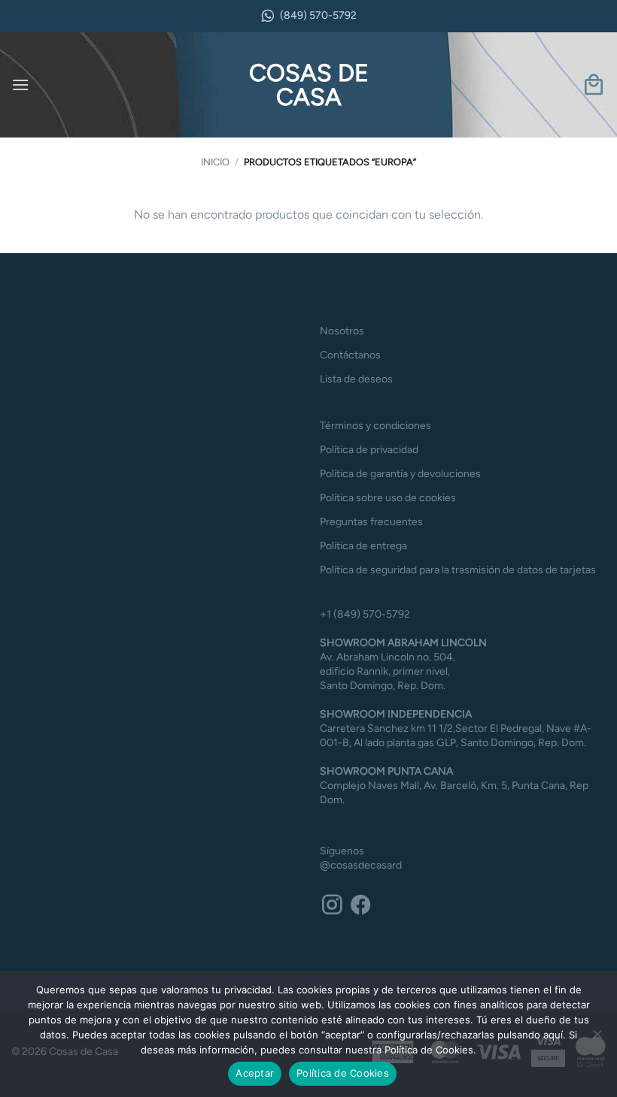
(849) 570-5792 (318, 15)
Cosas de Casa (309, 85)
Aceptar (255, 1073)
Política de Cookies (342, 1073)
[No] (597, 1038)
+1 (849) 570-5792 (365, 614)
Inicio (215, 162)
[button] (20, 84)
